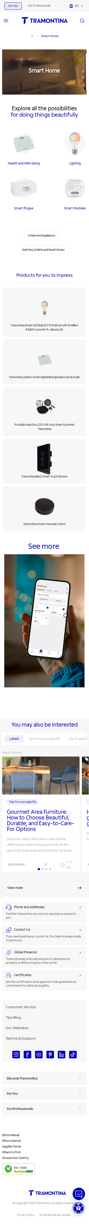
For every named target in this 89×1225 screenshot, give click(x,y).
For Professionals (39, 5)
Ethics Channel (11, 1141)
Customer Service (21, 1007)
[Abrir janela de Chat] (79, 1194)
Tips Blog (13, 1017)
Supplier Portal (11, 1146)
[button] (78, 1208)
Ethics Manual (10, 1135)
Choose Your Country (15, 1158)
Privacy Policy (26, 1215)
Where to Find (11, 1152)
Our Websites (17, 1028)
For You (13, 6)
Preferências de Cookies (55, 1215)
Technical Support (21, 1038)
